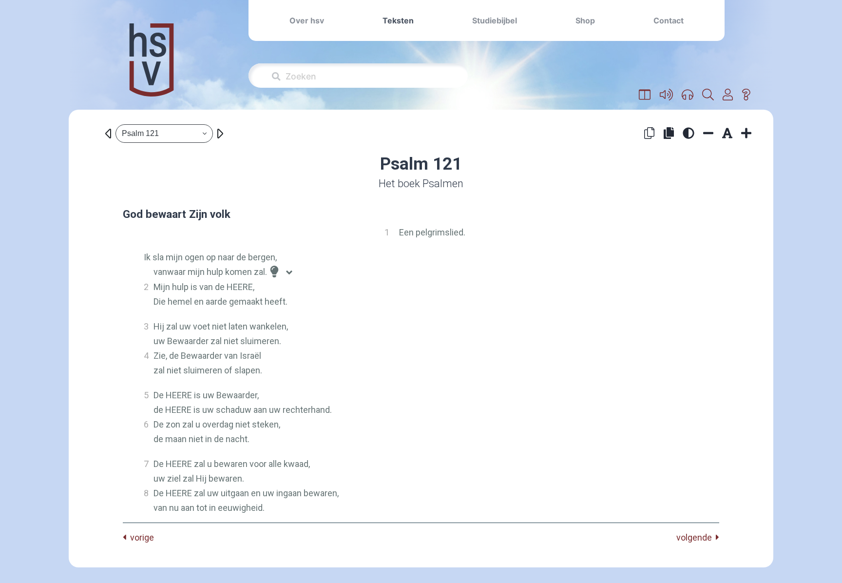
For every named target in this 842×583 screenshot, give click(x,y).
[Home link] (151, 66)
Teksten (398, 20)
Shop (585, 20)
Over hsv (306, 20)
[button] (645, 95)
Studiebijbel (494, 20)
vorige (140, 537)
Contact (668, 20)
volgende (696, 537)
